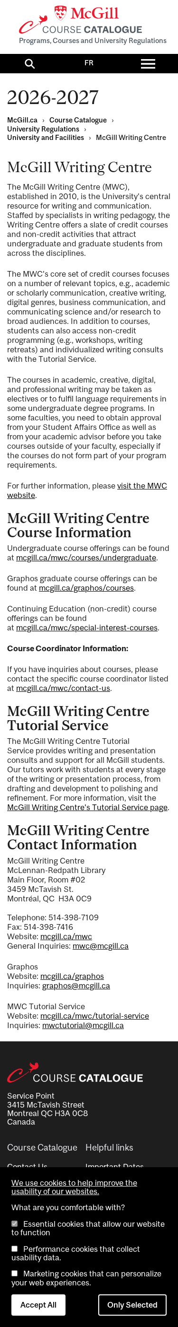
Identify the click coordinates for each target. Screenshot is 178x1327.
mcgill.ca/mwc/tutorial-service (94, 1016)
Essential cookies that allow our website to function (88, 1228)
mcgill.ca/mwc (66, 936)
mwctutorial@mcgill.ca (83, 1025)
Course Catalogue (78, 120)
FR (89, 63)
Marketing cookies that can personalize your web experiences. (86, 1278)
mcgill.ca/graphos (72, 976)
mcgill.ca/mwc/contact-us (63, 688)
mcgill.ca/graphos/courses (86, 588)
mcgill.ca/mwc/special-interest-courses (87, 627)
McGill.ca (22, 120)
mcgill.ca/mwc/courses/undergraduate (86, 557)
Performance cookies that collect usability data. (75, 1253)
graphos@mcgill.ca (76, 985)
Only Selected (132, 1305)
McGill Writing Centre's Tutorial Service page (87, 807)
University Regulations (43, 129)
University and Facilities (45, 137)
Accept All (38, 1305)
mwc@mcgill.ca (101, 946)
